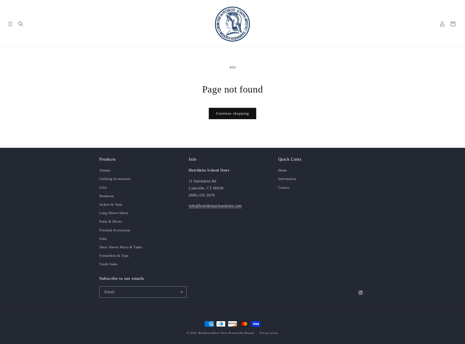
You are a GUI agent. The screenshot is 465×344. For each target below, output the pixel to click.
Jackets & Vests (110, 204)
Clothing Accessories (115, 179)
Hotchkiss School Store (213, 332)
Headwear (106, 196)
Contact (284, 187)
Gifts (103, 187)
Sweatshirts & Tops (114, 256)
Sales (103, 239)
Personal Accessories (114, 230)
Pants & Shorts (110, 221)
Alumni (105, 170)
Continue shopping (232, 113)
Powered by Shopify (242, 332)
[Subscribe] (181, 292)
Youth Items (108, 264)
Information (287, 179)
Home (282, 170)
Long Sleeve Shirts (113, 213)
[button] (10, 24)
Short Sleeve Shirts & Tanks (120, 247)
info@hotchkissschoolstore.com (215, 206)
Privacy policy (269, 332)
